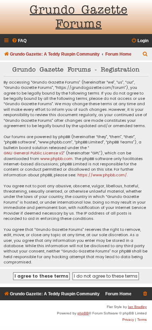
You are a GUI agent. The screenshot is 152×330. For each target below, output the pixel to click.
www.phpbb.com (56, 158)
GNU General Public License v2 (34, 153)
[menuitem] (19, 41)
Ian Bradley (137, 307)
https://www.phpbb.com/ (102, 175)
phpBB (83, 313)
